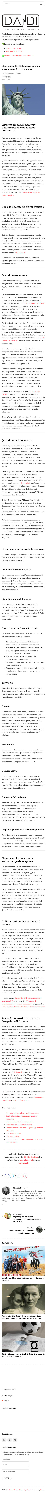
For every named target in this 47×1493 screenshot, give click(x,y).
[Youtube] (9, 1440)
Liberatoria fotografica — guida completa (22, 1113)
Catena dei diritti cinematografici (19, 1122)
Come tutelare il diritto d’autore (19, 1125)
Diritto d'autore (31, 1157)
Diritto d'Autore (16, 73)
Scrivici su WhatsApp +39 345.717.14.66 (19, 56)
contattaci (23, 1163)
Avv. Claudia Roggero (14, 49)
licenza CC (25, 483)
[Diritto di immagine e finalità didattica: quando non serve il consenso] (23, 1337)
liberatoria (8, 76)
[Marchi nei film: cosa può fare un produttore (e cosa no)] (23, 1261)
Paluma (42, 1490)
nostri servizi (26, 1160)
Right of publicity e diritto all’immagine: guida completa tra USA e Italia (27, 1219)
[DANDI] (21, 22)
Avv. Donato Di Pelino (14, 51)
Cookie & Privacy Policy (15, 1490)
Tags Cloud (27, 1490)
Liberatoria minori (13, 1134)
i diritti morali (16, 1072)
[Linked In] (4, 1440)
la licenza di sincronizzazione (33, 303)
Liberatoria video (13, 1136)
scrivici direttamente (21, 1100)
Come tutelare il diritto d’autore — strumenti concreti (23, 1007)
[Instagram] (15, 1440)
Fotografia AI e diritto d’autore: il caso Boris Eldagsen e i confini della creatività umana (22, 1317)
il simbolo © (21, 253)
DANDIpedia (7, 73)
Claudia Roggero (20, 1188)
